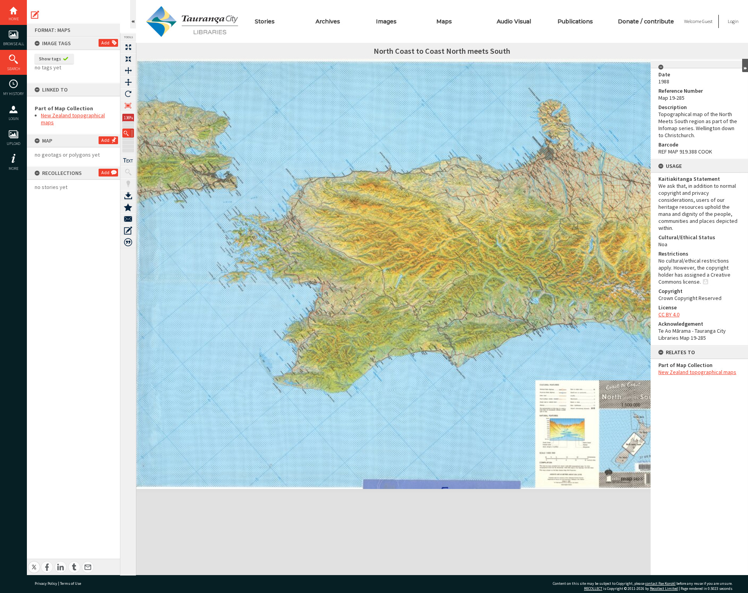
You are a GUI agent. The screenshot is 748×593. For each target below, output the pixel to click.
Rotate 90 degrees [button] (128, 94)
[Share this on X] (34, 562)
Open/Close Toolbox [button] (133, 14)
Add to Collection (128, 207)
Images (386, 21)
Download (128, 195)
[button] (128, 133)
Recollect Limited (664, 588)
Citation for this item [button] (128, 242)
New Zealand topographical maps (697, 372)
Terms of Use (70, 583)
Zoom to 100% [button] (128, 105)
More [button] (13, 168)
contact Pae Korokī (660, 583)
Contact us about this (128, 219)
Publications (575, 21)
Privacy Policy (46, 583)
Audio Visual (514, 21)
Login (14, 118)
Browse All (13, 43)
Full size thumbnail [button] (128, 47)
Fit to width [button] (128, 70)
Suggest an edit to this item (35, 15)
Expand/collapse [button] (745, 65)
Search (13, 68)
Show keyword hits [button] (128, 172)
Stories (265, 21)
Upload (13, 143)
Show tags (50, 59)
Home (14, 18)
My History (13, 93)
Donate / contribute (646, 21)
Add (105, 43)
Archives (328, 21)
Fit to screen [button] (128, 59)
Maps (444, 21)
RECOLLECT (593, 588)
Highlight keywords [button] (128, 184)
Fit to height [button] (128, 82)
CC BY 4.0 (668, 314)
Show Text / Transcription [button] (128, 160)
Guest (707, 21)
